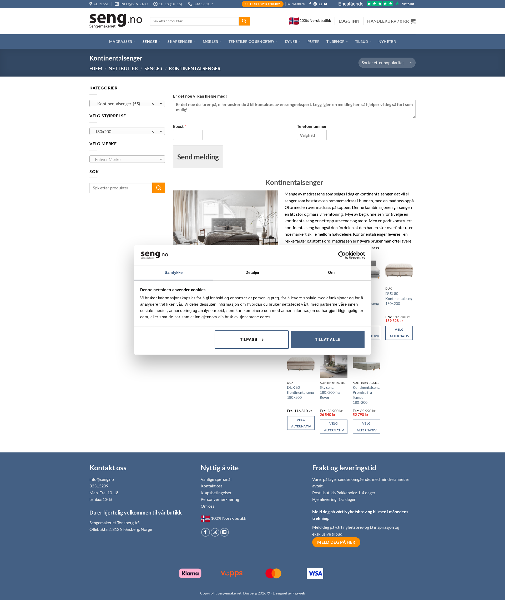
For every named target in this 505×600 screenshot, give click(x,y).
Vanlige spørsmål (216, 479)
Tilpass (248, 339)
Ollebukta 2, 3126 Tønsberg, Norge (120, 529)
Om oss (207, 505)
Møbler (210, 41)
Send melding (198, 156)
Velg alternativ (400, 333)
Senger (150, 41)
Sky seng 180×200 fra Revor (330, 392)
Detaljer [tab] (252, 272)
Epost (179, 126)
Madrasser (120, 41)
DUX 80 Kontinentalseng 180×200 (398, 298)
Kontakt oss (212, 485)
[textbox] (126, 159)
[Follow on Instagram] (315, 4)
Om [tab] (331, 272)
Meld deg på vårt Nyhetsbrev (340, 511)
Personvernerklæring (220, 499)
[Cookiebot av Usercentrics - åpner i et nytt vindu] (342, 255)
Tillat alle (328, 339)
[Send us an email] (320, 4)
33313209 (98, 485)
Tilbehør (335, 41)
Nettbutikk (123, 68)
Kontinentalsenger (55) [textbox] (124, 103)
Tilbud (361, 41)
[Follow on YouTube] (325, 4)
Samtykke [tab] (174, 272)
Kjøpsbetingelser (216, 492)
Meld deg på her (336, 542)
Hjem (95, 68)
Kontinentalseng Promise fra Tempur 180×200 (366, 394)
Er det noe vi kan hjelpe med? (200, 95)
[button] (349, 21)
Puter (313, 41)
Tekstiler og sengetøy (251, 41)
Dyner (291, 41)
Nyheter (387, 41)
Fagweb (298, 593)
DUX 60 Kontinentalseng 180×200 (300, 392)
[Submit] (244, 21)
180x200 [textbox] (124, 131)
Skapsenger (180, 41)
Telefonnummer (312, 126)
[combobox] (127, 103)
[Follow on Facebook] (310, 4)
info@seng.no (101, 479)
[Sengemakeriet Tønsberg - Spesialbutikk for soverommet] (115, 21)
